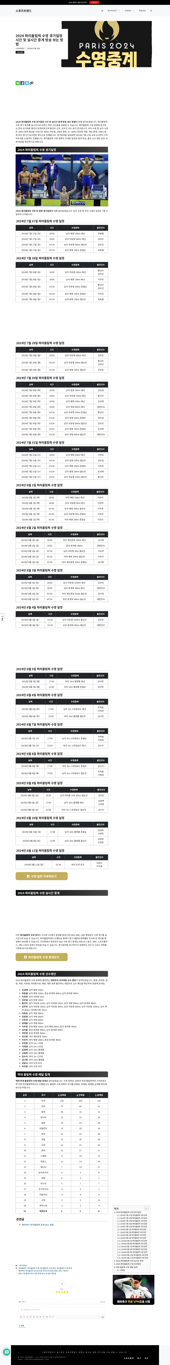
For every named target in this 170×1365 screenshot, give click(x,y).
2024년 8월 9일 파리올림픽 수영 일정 (134, 1252)
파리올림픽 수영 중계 (64, 1268)
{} (50, 1317)
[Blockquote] (40, 1316)
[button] (151, 10)
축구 (139, 1358)
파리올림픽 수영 (33, 1268)
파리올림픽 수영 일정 (48, 1268)
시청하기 (94, 2)
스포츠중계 (20, 52)
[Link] (46, 1316)
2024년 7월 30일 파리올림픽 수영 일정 (133, 1223)
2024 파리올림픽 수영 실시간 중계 (129, 1260)
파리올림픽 (22, 1268)
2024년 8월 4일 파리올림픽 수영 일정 (133, 1238)
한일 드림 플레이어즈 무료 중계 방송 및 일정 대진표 (37, 1273)
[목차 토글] (145, 1209)
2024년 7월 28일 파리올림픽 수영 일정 (133, 1218)
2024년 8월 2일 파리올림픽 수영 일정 (133, 1232)
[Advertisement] (62, 103)
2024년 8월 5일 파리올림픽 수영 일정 (134, 1241)
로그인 (102, 1302)
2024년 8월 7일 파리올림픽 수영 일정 (134, 1246)
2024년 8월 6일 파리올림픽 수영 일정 (134, 1243)
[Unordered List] (37, 1316)
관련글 (122, 1270)
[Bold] (21, 1316)
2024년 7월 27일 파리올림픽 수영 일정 (133, 1215)
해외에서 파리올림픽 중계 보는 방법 (38, 1224)
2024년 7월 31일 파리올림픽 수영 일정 (133, 1226)
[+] (53, 1317)
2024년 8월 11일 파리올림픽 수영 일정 (134, 1257)
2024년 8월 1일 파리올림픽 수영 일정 (133, 1229)
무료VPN (142, 10)
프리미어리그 (112, 10)
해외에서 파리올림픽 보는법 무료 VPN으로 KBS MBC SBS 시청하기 (43, 1270)
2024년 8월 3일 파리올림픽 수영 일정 (133, 1235)
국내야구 (128, 10)
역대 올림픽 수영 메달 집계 (126, 1267)
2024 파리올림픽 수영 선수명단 (128, 1263)
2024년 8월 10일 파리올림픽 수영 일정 (134, 1255)
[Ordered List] (34, 1316)
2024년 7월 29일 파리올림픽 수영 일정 (133, 1221)
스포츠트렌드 (24, 11)
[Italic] (24, 1316)
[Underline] (27, 1316)
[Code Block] (43, 1316)
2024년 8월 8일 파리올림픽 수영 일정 (134, 1249)
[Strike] (30, 1316)
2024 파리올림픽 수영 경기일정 (128, 1212)
